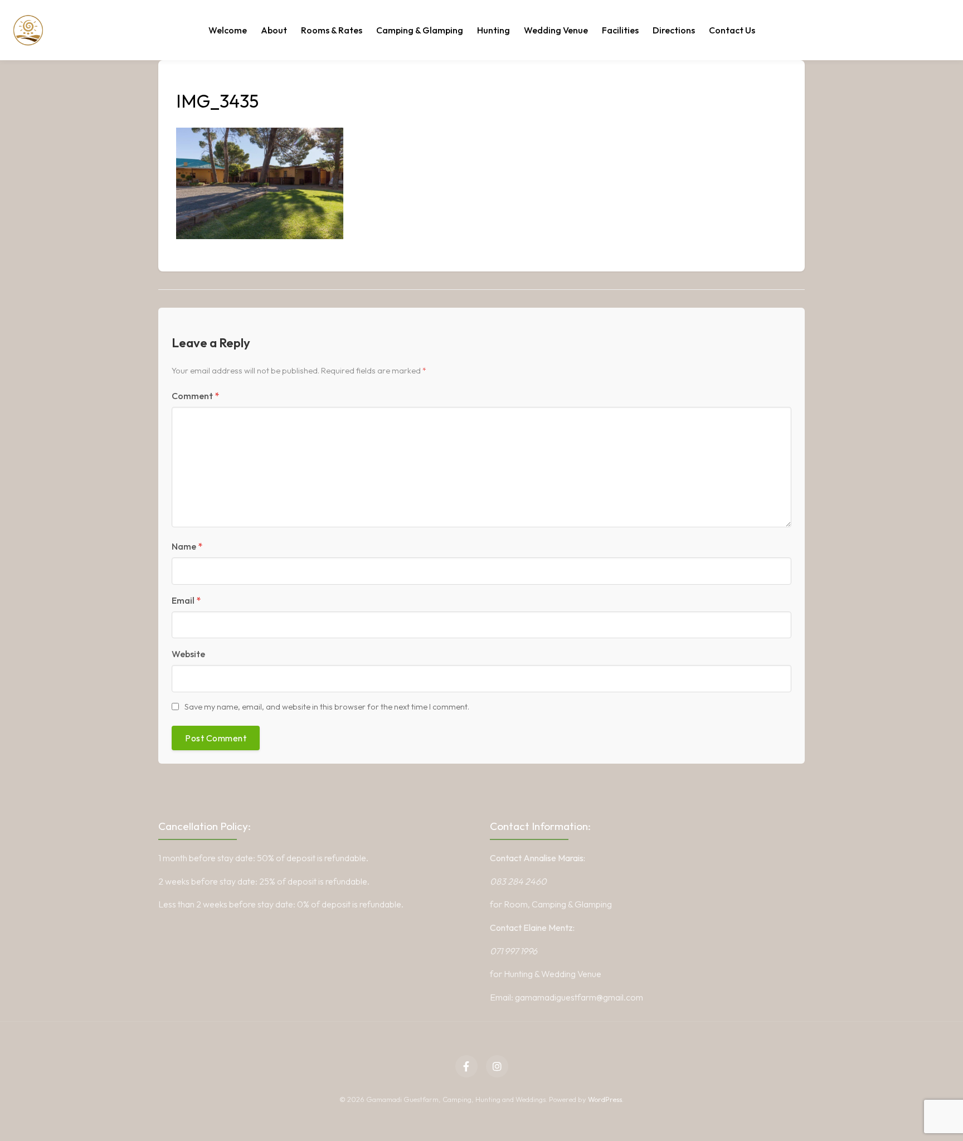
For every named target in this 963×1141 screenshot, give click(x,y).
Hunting (493, 30)
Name (187, 546)
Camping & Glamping (419, 30)
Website (188, 653)
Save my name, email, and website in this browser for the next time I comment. (326, 707)
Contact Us (732, 30)
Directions (674, 30)
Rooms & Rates (331, 30)
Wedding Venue (556, 30)
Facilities (620, 30)
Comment (195, 395)
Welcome (227, 30)
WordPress (605, 1099)
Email (186, 600)
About (274, 30)
